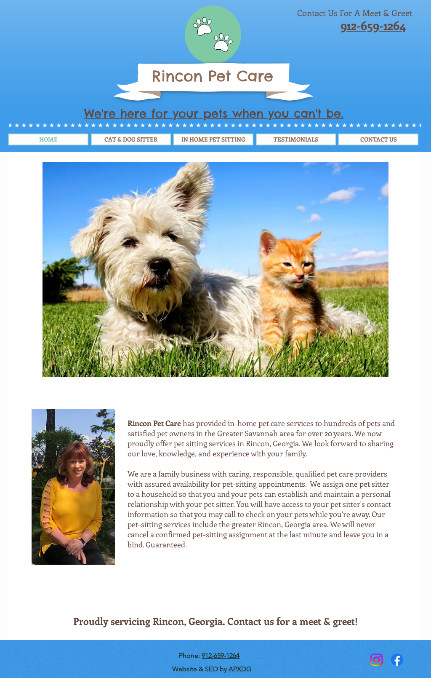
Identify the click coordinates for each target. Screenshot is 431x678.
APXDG (240, 669)
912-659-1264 (220, 655)
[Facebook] (397, 659)
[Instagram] (376, 659)
